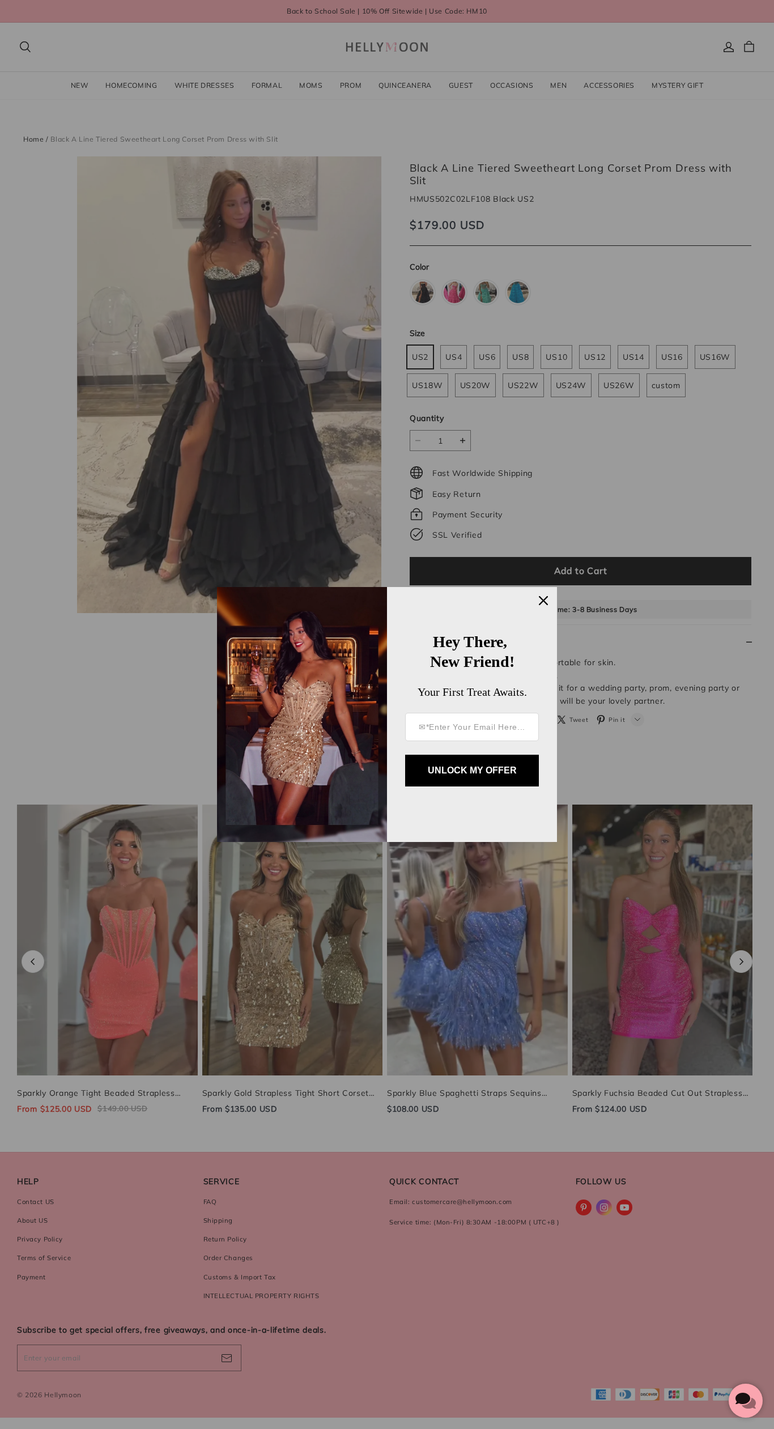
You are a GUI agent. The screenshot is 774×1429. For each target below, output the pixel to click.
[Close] (543, 600)
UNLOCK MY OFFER (472, 770)
